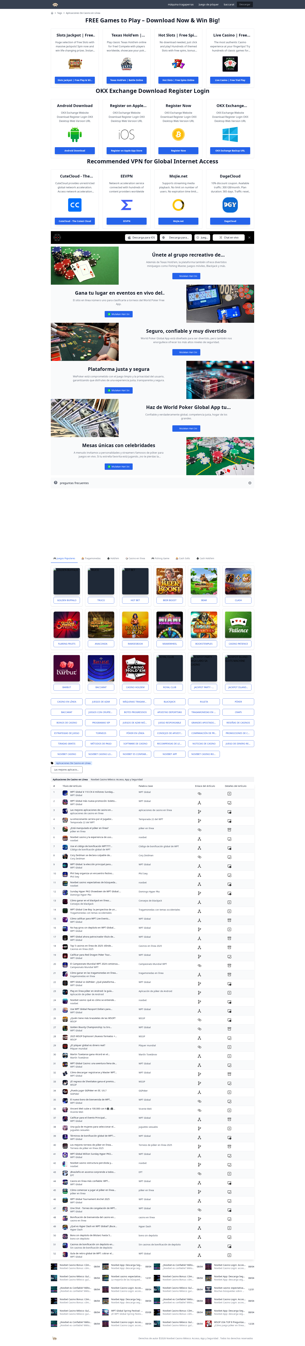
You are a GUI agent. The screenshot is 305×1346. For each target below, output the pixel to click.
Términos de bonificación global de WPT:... (92, 1135)
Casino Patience (238, 643)
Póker (238, 701)
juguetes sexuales (79, 1130)
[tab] (64, 558)
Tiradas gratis (66, 743)
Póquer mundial (78, 1048)
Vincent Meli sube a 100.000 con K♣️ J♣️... (92, 1108)
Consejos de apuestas (170, 733)
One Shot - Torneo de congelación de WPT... (93, 1208)
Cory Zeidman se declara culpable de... (91, 855)
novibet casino (67, 754)
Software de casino (135, 743)
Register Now (178, 105)
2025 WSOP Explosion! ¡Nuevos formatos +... (93, 1036)
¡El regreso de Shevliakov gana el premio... (92, 1081)
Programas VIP (101, 722)
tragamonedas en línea (82, 976)
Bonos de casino (67, 722)
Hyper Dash (76, 1229)
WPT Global (76, 795)
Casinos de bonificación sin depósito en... (92, 1244)
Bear (204, 600)
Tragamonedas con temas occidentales (91, 912)
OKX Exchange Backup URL (230, 105)
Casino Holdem (135, 687)
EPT (72, 1175)
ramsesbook (135, 643)
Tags (59, 12)
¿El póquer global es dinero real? (87, 1045)
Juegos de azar (101, 701)
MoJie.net (178, 176)
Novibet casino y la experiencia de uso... (91, 837)
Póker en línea (135, 733)
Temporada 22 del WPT (82, 822)
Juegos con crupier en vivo (102, 712)
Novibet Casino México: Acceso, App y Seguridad (192, 1338)
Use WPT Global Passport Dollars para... (91, 1009)
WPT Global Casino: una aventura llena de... (93, 1063)
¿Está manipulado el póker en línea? (89, 828)
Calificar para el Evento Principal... (88, 1117)
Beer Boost (169, 600)
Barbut (66, 687)
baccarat (229, 4)
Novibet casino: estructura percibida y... (91, 1162)
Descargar (244, 4)
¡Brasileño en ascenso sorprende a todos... (92, 1171)
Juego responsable (169, 722)
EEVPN (127, 176)
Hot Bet (135, 600)
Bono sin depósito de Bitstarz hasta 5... (91, 1235)
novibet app (170, 754)
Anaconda (101, 643)
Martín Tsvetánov (79, 1057)
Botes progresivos (135, 712)
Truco (101, 600)
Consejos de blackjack (81, 903)
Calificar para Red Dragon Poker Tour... (90, 954)
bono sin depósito (79, 1238)
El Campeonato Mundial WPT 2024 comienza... (94, 963)
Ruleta (204, 701)
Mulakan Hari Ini (186, 277)
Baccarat (101, 687)
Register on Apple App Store (126, 105)
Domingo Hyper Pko (80, 894)
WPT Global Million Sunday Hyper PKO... (91, 1153)
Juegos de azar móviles (137, 722)
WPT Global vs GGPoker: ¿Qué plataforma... (93, 981)
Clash (238, 600)
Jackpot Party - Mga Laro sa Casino (205, 687)
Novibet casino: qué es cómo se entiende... (93, 999)
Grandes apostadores (204, 722)
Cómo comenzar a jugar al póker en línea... (93, 1190)
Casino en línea (66, 701)
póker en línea (77, 831)
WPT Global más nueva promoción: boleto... (93, 800)
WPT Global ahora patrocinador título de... (92, 936)
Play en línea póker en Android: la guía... (91, 990)
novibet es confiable (135, 754)
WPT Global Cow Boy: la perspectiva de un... (93, 909)
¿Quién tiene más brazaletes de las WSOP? (92, 1018)
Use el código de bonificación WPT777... (91, 846)
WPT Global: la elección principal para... (91, 864)
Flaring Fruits (66, 643)
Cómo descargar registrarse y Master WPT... (93, 1072)
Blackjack (170, 701)
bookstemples (204, 643)
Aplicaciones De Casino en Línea (83, 12)
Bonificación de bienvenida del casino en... (93, 1217)
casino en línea (78, 1220)
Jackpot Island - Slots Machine (239, 687)
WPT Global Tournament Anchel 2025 (90, 1199)
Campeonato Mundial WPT (84, 967)
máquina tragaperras (181, 4)
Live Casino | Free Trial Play (230, 35)
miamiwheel (170, 643)
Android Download (75, 105)
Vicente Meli (76, 1111)
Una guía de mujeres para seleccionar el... (92, 1126)
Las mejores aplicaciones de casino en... (91, 809)
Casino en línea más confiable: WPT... (90, 1180)
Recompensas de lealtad (171, 743)
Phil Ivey (74, 876)
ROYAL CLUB (169, 687)
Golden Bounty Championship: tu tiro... (91, 1027)
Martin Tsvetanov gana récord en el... (90, 1054)
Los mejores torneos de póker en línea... (91, 1144)
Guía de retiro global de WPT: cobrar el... (92, 1253)
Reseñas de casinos (238, 722)
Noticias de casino (204, 743)
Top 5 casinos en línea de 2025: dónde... (91, 945)
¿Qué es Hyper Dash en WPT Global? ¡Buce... (93, 1226)
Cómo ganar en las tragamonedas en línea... (94, 972)
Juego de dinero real (238, 743)
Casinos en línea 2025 (81, 949)
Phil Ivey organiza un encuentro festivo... (92, 873)
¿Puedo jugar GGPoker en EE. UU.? (88, 1090)
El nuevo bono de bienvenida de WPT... (91, 1099)
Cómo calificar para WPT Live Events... (90, 918)
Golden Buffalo (66, 600)
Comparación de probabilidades (205, 733)
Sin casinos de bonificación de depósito (91, 1247)
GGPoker (74, 1093)
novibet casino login (101, 754)
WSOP (73, 1021)
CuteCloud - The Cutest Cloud (75, 176)
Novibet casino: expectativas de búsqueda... (93, 882)
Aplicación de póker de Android (87, 994)
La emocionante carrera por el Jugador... (91, 818)
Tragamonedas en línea (205, 712)
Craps (238, 712)
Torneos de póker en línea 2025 (87, 1148)
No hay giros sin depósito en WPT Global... (92, 927)
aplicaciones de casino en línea (86, 813)
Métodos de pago (101, 743)
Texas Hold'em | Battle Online (127, 35)
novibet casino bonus (204, 754)
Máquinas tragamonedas (137, 701)
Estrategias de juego (66, 733)
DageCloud (230, 176)
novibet (74, 840)
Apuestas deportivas (169, 712)
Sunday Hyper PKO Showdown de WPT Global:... (95, 891)
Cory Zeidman (77, 858)
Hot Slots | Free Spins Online (178, 35)
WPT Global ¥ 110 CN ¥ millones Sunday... (92, 791)
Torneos (101, 733)
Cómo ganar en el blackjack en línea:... (90, 900)
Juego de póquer (209, 4)
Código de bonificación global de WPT (90, 849)
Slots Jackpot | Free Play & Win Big (75, 35)
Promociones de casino (240, 733)
